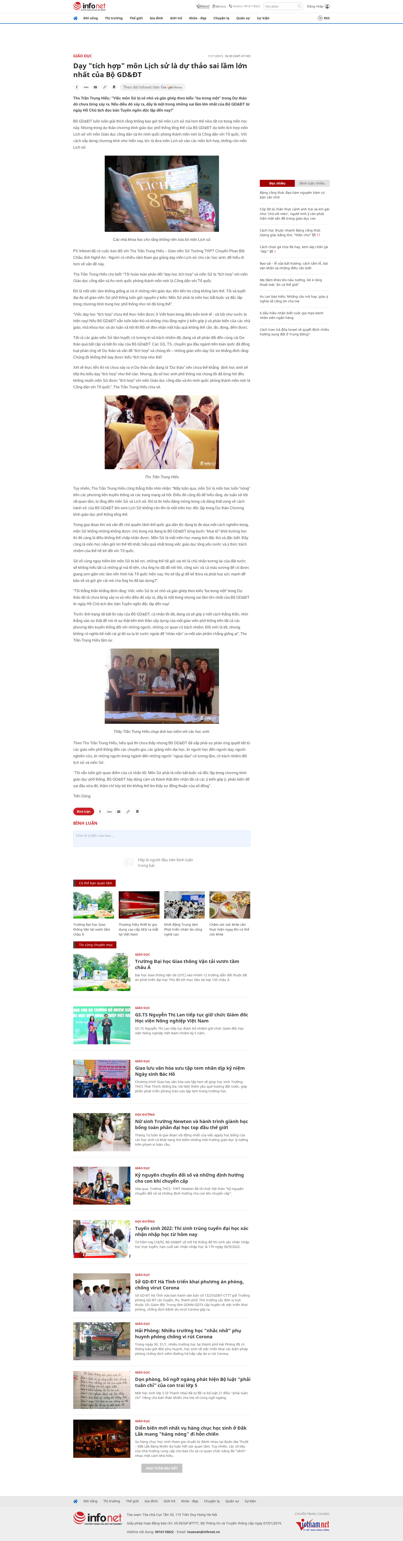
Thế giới (136, 18)
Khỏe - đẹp (197, 18)
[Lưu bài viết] (114, 87)
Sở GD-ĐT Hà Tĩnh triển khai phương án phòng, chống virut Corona (189, 1284)
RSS (327, 18)
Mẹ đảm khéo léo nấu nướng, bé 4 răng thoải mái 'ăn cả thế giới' (291, 282)
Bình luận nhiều (312, 183)
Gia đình (156, 18)
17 (318, 235)
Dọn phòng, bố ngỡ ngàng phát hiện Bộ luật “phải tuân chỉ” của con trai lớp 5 (192, 1382)
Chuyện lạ (221, 18)
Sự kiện (263, 18)
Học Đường (145, 1114)
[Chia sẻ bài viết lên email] (95, 87)
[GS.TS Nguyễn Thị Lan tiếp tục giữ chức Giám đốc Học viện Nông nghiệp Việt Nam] (101, 1025)
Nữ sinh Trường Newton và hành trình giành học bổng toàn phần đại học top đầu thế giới (191, 1124)
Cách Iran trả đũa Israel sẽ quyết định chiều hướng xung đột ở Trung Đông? (294, 331)
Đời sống (90, 18)
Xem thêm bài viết (162, 1468)
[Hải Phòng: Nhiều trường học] (101, 1341)
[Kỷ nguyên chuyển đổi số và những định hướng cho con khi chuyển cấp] (101, 1186)
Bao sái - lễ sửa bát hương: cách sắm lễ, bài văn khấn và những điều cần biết (294, 265)
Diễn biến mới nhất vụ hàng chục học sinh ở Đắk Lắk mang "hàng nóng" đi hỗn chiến (191, 1431)
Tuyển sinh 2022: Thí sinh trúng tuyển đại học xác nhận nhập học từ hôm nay (191, 1231)
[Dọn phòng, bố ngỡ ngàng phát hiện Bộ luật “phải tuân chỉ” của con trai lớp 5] (101, 1390)
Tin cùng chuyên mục (96, 945)
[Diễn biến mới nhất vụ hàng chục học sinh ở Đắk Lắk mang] (101, 1439)
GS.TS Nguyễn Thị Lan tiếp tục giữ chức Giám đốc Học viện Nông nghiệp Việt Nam (191, 1017)
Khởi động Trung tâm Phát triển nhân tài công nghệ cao (183, 929)
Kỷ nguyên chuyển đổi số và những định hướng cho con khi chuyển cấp (189, 1178)
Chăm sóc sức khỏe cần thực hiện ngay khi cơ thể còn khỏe (229, 929)
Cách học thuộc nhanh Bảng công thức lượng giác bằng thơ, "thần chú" (290, 232)
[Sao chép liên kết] (104, 87)
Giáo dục (82, 55)
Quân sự (243, 18)
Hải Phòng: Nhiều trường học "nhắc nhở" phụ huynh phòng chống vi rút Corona (188, 1333)
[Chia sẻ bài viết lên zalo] (86, 87)
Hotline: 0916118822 (246, 6)
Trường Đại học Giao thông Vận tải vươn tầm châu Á (91, 929)
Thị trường (114, 18)
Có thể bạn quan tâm (95, 883)
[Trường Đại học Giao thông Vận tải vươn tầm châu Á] (93, 905)
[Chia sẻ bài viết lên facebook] (76, 87)
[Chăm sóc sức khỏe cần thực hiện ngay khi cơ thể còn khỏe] (229, 905)
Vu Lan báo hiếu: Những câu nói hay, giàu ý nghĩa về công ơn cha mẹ (294, 298)
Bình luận (83, 811)
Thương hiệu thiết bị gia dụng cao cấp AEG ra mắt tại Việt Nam (138, 929)
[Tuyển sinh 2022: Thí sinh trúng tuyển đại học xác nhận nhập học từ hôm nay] (101, 1239)
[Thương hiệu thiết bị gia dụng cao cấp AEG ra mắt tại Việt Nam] (139, 905)
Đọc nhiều (277, 183)
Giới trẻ (176, 18)
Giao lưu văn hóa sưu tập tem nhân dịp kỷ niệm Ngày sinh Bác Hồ (190, 1071)
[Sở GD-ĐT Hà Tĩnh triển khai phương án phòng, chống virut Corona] (101, 1292)
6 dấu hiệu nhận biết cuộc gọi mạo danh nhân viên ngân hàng (291, 315)
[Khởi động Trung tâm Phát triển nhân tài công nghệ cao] (184, 905)
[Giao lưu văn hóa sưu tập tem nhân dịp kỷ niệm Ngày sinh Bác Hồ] (101, 1079)
